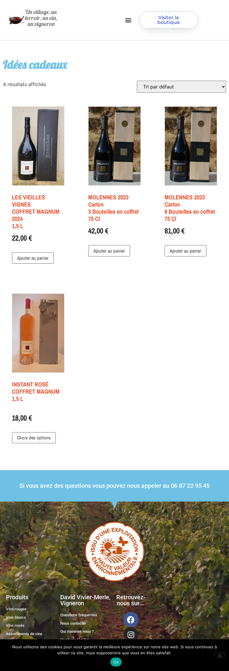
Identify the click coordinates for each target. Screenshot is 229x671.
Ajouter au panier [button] (33, 258)
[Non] (219, 655)
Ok (116, 662)
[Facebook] (130, 619)
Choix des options (34, 437)
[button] (128, 20)
